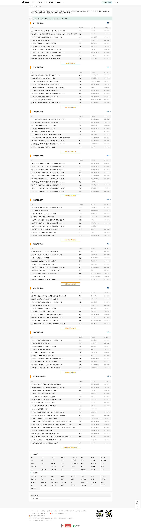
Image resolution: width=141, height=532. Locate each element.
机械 (82, 476)
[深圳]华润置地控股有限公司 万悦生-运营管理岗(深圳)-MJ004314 (47, 163)
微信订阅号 (99, 518)
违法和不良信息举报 (69, 511)
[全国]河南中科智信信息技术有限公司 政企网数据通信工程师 (46, 37)
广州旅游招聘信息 (38, 111)
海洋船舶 (103, 485)
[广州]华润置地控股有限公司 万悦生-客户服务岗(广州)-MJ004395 (47, 144)
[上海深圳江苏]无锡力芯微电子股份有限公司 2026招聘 (45, 81)
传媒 (42, 463)
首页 (33, 2)
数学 (32, 485)
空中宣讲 (58, 2)
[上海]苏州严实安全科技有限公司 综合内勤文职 (43, 78)
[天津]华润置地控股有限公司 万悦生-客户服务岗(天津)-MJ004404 (47, 314)
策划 (82, 466)
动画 (92, 457)
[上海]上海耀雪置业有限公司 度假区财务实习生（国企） (45, 96)
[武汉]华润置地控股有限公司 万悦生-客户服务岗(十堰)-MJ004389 (47, 223)
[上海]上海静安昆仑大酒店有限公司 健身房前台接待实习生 (46, 103)
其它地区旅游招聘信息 (39, 376)
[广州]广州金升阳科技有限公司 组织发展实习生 (43, 128)
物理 (62, 485)
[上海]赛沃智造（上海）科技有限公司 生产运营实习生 (44, 90)
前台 (62, 460)
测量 (82, 460)
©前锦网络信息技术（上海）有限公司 (41, 520)
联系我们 (61, 511)
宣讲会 (51, 2)
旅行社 (33, 463)
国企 (62, 463)
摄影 (82, 457)
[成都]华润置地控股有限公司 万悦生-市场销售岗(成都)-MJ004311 (47, 364)
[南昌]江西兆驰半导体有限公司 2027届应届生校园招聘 (45, 433)
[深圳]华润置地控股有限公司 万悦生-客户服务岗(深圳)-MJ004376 (47, 166)
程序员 (43, 460)
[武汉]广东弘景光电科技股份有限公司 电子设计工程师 (44, 229)
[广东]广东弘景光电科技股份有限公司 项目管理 (43, 402)
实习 (45, 2)
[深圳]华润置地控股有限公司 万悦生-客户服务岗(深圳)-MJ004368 (47, 191)
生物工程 (93, 482)
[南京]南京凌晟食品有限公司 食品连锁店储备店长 (43, 279)
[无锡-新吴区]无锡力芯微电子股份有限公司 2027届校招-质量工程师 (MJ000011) (51, 424)
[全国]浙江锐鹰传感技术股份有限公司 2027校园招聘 (44, 251)
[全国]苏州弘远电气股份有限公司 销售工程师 (42, 46)
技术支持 (103, 460)
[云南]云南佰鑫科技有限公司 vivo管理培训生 (42, 430)
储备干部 (93, 463)
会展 (102, 469)
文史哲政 (103, 479)
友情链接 (55, 511)
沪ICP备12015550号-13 (43, 513)
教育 (102, 482)
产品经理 (53, 469)
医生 (102, 466)
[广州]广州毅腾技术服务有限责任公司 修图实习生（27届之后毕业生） (49, 119)
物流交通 (53, 485)
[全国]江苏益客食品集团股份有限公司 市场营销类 (43, 43)
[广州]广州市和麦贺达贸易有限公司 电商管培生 (43, 147)
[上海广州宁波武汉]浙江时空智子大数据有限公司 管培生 (45, 443)
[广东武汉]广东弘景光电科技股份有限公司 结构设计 (44, 232)
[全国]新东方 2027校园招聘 (38, 276)
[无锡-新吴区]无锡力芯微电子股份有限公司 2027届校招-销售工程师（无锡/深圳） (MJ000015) (54, 427)
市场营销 (63, 482)
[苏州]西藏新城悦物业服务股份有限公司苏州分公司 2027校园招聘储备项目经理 (51, 436)
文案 (52, 460)
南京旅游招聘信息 (38, 244)
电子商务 (83, 469)
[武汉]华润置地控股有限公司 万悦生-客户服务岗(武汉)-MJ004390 (47, 226)
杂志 (32, 457)
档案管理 (33, 466)
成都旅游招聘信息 (38, 332)
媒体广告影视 (54, 482)
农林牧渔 (43, 485)
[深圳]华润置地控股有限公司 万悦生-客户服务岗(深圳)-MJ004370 (47, 185)
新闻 (32, 469)
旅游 (62, 469)
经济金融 (33, 476)
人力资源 (83, 479)
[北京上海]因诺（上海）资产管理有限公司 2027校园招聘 (45, 58)
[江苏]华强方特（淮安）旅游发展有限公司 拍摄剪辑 (44, 418)
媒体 (32, 460)
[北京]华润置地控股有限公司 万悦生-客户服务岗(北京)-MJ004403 (47, 52)
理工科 (53, 479)
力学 (92, 485)
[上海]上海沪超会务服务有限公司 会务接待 (42, 99)
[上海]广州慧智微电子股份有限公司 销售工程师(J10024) (45, 75)
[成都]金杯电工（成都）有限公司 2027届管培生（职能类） (46, 368)
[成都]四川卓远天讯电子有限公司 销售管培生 (42, 355)
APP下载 (109, 518)
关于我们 (30, 511)
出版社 (63, 466)
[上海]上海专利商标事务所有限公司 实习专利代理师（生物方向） (47, 84)
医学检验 (73, 460)
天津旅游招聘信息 (38, 288)
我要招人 (115, 2)
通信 (72, 482)
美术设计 (83, 485)
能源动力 (43, 482)
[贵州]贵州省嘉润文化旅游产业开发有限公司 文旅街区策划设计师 (47, 412)
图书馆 (93, 466)
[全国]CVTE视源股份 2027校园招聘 (40, 40)
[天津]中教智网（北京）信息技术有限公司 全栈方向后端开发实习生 (48, 323)
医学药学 (33, 482)
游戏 (102, 463)
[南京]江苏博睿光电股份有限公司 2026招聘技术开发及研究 (46, 270)
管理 (52, 476)
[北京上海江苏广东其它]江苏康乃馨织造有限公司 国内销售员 (46, 49)
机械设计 (63, 457)
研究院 (103, 457)
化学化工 (103, 476)
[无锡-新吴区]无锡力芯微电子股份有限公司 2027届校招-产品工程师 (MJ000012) (51, 421)
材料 (72, 479)
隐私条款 (43, 511)
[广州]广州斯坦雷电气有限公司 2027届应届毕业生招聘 (45, 122)
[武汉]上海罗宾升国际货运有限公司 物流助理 (42, 235)
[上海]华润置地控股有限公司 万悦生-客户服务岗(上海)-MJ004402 (47, 93)
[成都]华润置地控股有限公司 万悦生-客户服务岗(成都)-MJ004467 (47, 358)
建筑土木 (33, 479)
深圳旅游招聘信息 (38, 155)
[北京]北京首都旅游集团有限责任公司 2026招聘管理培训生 (46, 55)
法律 (42, 479)
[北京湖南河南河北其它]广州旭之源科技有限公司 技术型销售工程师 (48, 31)
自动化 (93, 479)
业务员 (93, 460)
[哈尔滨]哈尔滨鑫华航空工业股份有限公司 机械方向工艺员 (46, 440)
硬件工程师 (74, 457)
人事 (72, 469)
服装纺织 (33, 488)
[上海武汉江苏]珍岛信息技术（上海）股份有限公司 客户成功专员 (47, 87)
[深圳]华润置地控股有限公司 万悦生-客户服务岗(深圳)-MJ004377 (47, 175)
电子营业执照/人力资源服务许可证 (59, 513)
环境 (62, 479)
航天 (82, 463)
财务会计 (73, 476)
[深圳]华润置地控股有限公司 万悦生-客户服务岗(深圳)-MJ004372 (47, 182)
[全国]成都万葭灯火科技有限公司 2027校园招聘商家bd (45, 273)
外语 (92, 476)
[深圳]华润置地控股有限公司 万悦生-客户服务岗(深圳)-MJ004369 (47, 169)
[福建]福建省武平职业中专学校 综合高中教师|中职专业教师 (46, 399)
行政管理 (53, 457)
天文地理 (73, 485)
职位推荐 (39, 2)
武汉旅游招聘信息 (38, 200)
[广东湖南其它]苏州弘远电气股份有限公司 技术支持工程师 (46, 134)
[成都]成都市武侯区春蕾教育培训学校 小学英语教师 (44, 361)
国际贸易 (53, 466)
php (42, 466)
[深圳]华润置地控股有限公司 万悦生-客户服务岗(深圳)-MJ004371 (47, 179)
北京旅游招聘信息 (38, 23)
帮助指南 (78, 511)
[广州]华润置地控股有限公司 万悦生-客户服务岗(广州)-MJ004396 (47, 141)
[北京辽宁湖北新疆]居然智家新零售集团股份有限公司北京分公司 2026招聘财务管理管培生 (54, 34)
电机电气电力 (84, 482)
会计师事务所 (74, 463)
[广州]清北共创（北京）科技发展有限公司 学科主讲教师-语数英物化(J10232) (50, 137)
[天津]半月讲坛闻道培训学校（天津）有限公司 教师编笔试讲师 (47, 317)
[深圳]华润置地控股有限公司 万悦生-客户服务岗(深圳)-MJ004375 (47, 172)
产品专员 (43, 469)
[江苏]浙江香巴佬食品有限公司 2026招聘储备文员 (43, 406)
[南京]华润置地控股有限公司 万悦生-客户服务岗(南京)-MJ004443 (47, 267)
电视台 (73, 466)
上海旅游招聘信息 (38, 67)
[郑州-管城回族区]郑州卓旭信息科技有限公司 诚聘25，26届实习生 (48, 387)
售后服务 (53, 463)
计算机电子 (64, 476)
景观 (42, 457)
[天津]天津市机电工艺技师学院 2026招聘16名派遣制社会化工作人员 (48, 296)
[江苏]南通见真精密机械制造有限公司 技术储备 (43, 393)
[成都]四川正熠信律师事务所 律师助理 (40, 349)
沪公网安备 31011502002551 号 (37, 515)
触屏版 (48, 511)
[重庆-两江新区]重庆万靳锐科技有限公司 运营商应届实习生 (46, 384)
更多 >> (109, 23)
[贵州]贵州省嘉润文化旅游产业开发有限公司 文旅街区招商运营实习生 (48, 415)
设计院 (93, 469)
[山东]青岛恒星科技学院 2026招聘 (39, 409)
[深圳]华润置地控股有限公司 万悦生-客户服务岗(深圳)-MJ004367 (47, 188)
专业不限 (43, 476)
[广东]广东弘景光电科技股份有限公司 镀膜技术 (43, 396)
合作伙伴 (37, 511)
